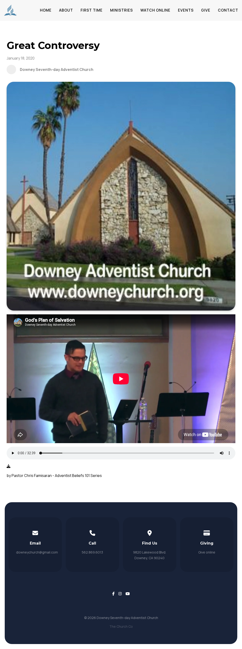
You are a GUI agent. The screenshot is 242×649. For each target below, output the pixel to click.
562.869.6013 (92, 552)
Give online (206, 552)
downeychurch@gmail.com (37, 552)
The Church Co (121, 626)
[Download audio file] (8, 466)
